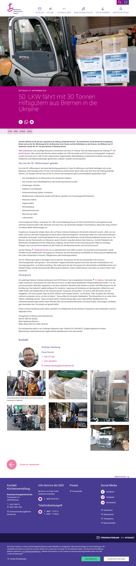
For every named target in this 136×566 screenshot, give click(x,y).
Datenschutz (109, 514)
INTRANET (129, 537)
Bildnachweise (120, 477)
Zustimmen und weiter (116, 559)
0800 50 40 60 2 (52, 499)
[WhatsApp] (26, 122)
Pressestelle (77, 491)
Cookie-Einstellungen (18, 559)
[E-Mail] (32, 122)
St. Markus (99, 280)
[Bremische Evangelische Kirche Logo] (15, 8)
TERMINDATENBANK (110, 537)
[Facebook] (21, 122)
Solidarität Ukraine (41, 250)
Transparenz (108, 519)
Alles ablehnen (91, 559)
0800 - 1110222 (52, 514)
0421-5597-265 (16, 507)
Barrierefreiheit (109, 523)
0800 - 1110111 (52, 511)
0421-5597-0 (15, 504)
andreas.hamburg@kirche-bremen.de (59, 366)
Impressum (108, 510)
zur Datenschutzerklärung (31, 551)
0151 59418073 (50, 361)
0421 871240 (49, 357)
